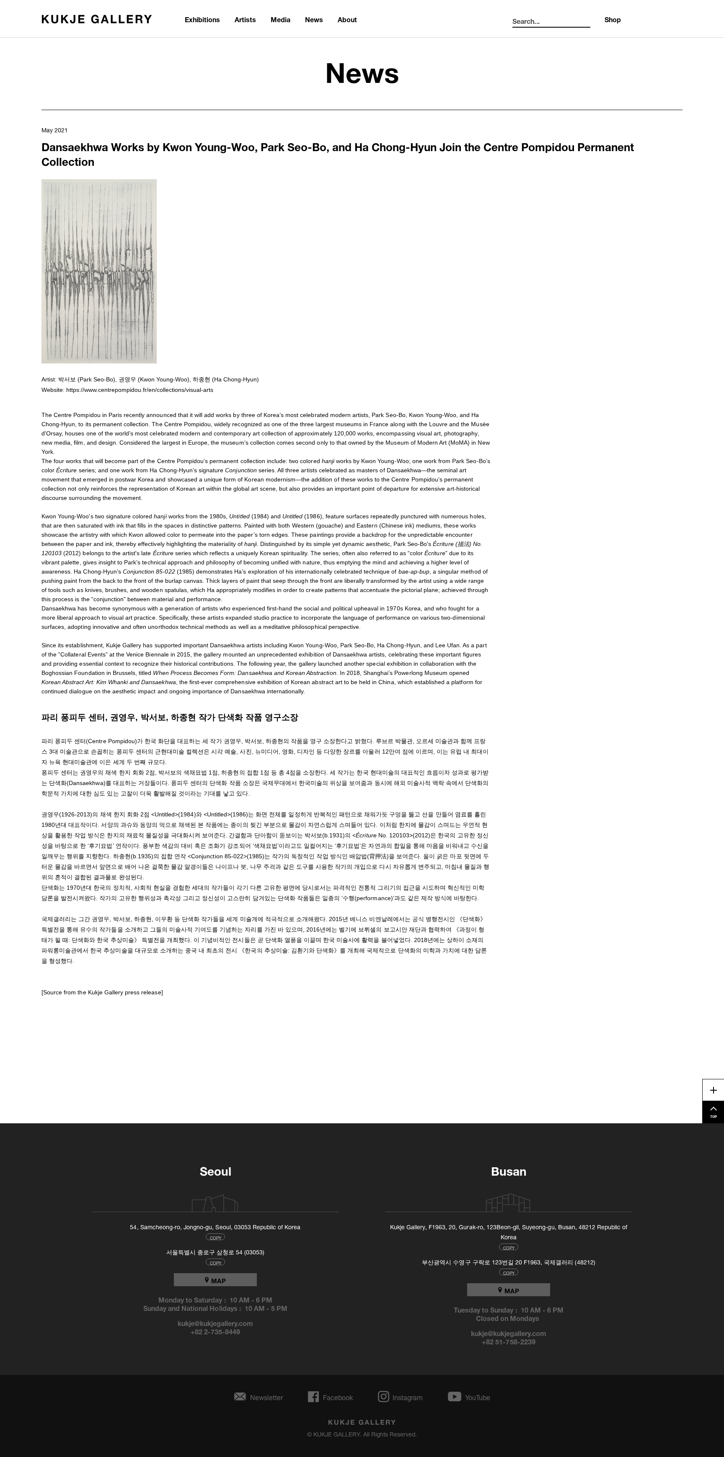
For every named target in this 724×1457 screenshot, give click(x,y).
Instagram (408, 1396)
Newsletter (266, 1396)
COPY (215, 1236)
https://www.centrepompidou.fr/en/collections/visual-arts (139, 389)
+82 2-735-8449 (215, 1331)
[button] (99, 271)
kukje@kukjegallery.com (215, 1322)
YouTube (477, 1396)
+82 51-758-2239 (508, 1341)
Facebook (338, 1396)
